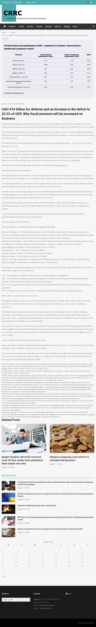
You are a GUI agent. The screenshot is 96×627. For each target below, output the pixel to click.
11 (16, 557)
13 (43, 557)
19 (29, 562)
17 (3, 562)
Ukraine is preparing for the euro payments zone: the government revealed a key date (50, 529)
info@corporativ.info (47, 605)
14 (56, 557)
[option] (24, 446)
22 (69, 562)
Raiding (67, 26)
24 (3, 566)
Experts (57, 26)
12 (29, 557)
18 (16, 562)
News (75, 26)
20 (43, 562)
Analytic (12, 26)
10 (3, 557)
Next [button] (93, 447)
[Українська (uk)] (91, 2)
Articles (30, 26)
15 (69, 557)
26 (29, 566)
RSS (69, 594)
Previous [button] (3, 447)
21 (56, 562)
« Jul (3, 576)
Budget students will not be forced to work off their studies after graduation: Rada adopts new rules (22, 460)
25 (16, 566)
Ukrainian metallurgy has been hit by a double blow (37, 505)
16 (82, 557)
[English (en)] (88, 2)
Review (39, 26)
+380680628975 (46, 608)
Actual (21, 26)
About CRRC (30, 2)
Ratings (48, 26)
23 (82, 562)
